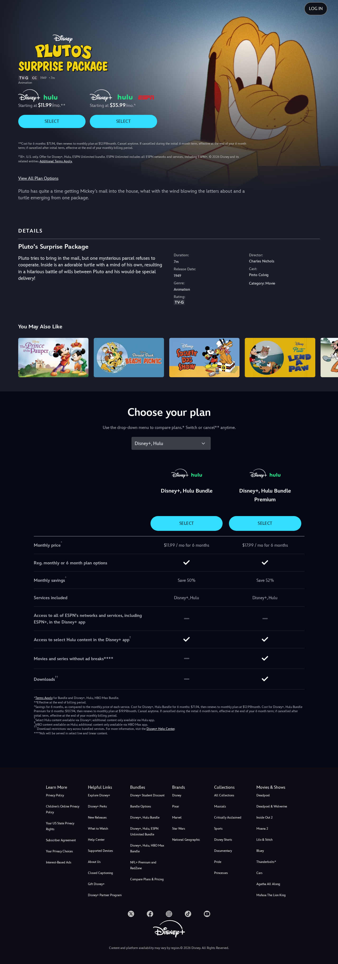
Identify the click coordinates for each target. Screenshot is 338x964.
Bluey (260, 851)
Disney (176, 795)
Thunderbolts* (266, 862)
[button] (106, 787)
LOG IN (316, 8)
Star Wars (178, 828)
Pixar (175, 806)
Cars (259, 873)
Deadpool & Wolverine (271, 806)
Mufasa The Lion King (271, 895)
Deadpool (263, 795)
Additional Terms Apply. (56, 161)
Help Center (96, 840)
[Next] (328, 357)
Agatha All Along (268, 884)
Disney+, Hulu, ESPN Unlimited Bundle (144, 831)
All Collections (224, 795)
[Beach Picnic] (129, 357)
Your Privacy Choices (59, 851)
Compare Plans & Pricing (147, 879)
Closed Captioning (100, 873)
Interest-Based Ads (58, 862)
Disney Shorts (223, 840)
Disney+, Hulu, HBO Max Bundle (147, 848)
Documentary (223, 851)
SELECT (52, 121)
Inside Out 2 (264, 817)
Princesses (221, 873)
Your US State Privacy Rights (60, 826)
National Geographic (186, 840)
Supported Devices (100, 851)
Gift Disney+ (96, 884)
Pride (217, 862)
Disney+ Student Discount (147, 795)
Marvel (177, 817)
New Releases (97, 817)
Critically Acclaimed (227, 817)
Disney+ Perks (97, 806)
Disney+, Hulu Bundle (144, 817)
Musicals (220, 806)
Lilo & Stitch (264, 840)
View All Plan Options (38, 178)
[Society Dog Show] (204, 357)
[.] (131, 914)
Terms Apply (44, 698)
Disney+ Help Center (161, 729)
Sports (218, 828)
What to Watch (98, 828)
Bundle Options (140, 806)
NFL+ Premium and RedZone (143, 865)
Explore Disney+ (99, 795)
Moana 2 (262, 828)
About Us (94, 862)
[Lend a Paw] (280, 357)
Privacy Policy (55, 795)
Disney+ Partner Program (105, 895)
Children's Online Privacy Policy (62, 809)
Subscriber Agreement (61, 840)
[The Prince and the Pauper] (53, 357)
